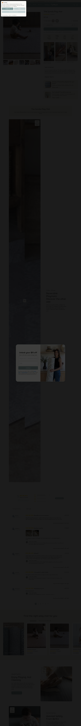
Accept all (8, 8)
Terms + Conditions (12, 15)
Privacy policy (5, 15)
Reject (19, 8)
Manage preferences (13, 11)
